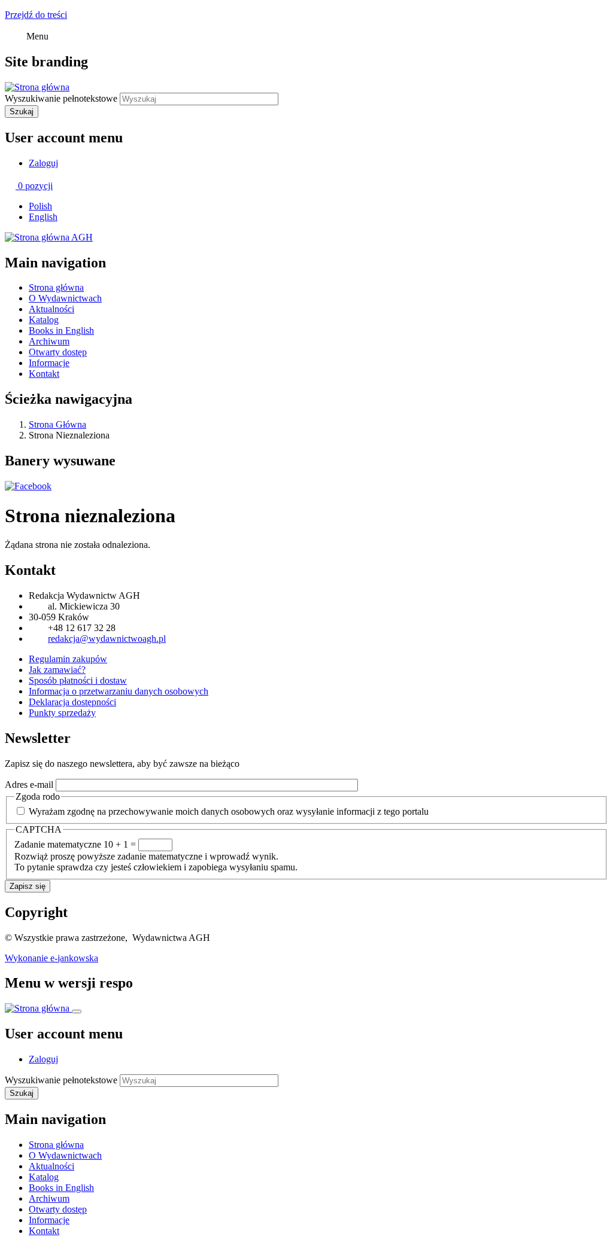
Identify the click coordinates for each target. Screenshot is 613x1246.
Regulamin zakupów (68, 659)
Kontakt (44, 373)
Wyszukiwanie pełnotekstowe (61, 98)
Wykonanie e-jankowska (51, 958)
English (43, 217)
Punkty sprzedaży (62, 713)
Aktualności (51, 309)
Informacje (49, 363)
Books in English (61, 330)
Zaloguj (43, 163)
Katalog (44, 320)
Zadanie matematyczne (57, 844)
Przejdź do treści (36, 15)
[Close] (76, 1011)
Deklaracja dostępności (72, 702)
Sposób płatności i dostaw (78, 680)
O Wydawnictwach (65, 298)
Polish (40, 206)
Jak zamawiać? (57, 670)
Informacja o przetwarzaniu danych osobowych (118, 691)
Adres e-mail (29, 784)
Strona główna (56, 287)
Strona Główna (57, 424)
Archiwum (49, 341)
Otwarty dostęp (58, 352)
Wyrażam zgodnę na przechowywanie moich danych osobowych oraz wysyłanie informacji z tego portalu (229, 811)
